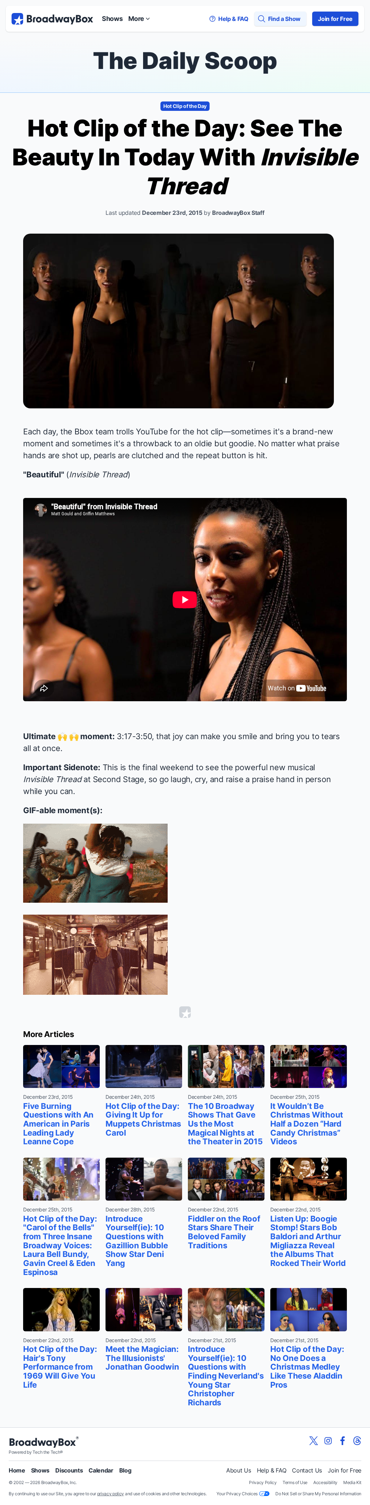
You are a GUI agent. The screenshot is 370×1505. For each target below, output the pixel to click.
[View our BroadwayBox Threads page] (357, 1440)
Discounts (69, 1470)
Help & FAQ (272, 1470)
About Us (238, 1470)
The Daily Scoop (185, 60)
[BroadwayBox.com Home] (52, 19)
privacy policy (110, 1493)
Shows (112, 18)
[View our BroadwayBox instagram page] (328, 1440)
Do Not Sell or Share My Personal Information (318, 1493)
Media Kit (352, 1482)
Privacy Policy (263, 1482)
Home (17, 1470)
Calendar (101, 1470)
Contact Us (307, 1470)
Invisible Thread (98, 474)
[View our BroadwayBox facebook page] (342, 1440)
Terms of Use (295, 1482)
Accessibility (325, 1482)
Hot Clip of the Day (185, 106)
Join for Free (335, 18)
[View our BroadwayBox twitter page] (313, 1440)
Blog (125, 1470)
